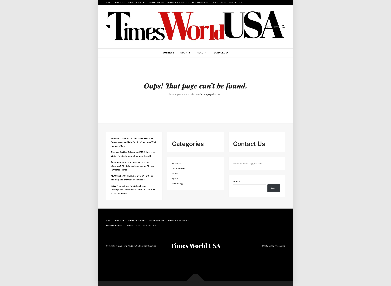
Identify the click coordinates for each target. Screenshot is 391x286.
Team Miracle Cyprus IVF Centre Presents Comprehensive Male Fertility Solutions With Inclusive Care (133, 142)
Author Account (201, 2)
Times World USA (195, 245)
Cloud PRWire (178, 168)
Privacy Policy (156, 2)
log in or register (272, 26)
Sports (185, 52)
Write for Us (219, 2)
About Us (119, 2)
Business (168, 52)
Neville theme (268, 245)
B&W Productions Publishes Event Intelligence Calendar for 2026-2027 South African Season (133, 190)
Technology (220, 52)
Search (236, 181)
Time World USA (129, 245)
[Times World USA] (195, 25)
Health (201, 52)
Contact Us (235, 2)
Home (109, 2)
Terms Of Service (137, 2)
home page (207, 94)
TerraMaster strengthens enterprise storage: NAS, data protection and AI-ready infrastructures (133, 166)
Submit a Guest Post (178, 2)
